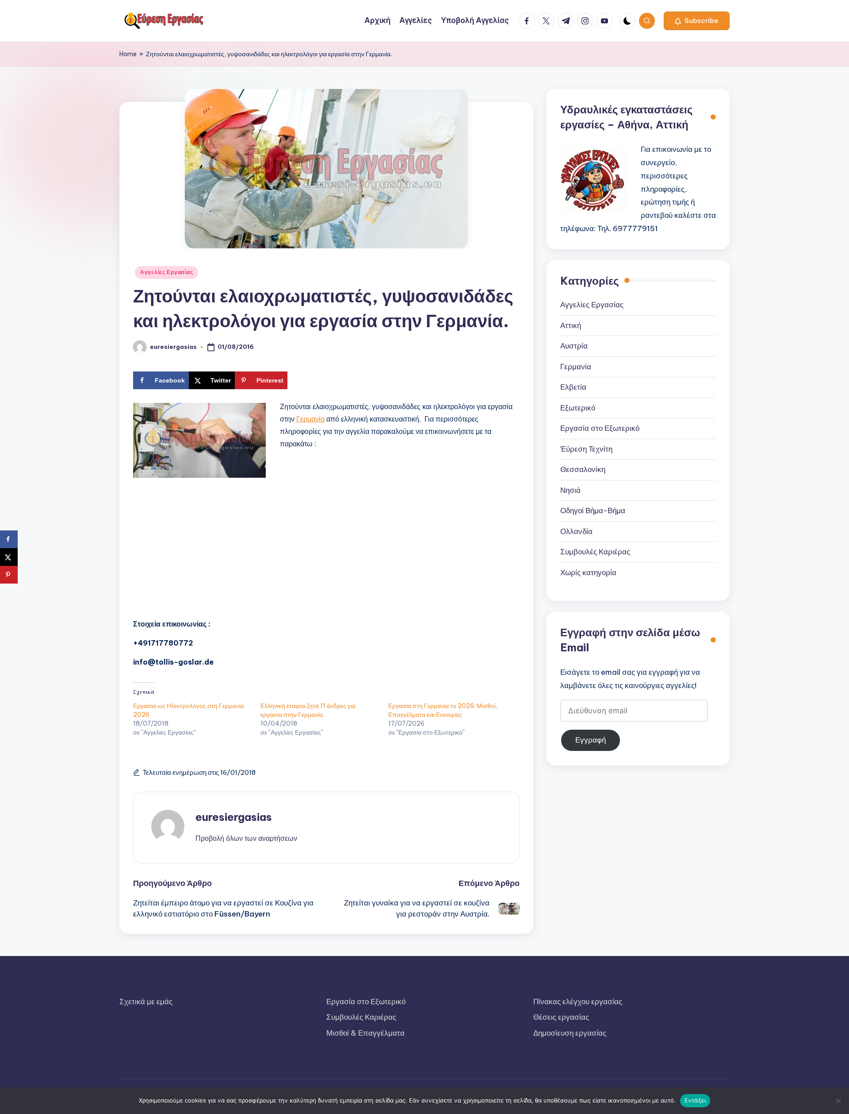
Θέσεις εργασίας (561, 1017)
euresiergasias (233, 817)
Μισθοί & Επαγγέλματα (365, 1033)
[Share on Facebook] (9, 539)
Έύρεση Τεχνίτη (586, 449)
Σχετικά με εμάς (145, 1001)
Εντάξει (695, 1100)
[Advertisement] (326, 547)
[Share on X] (9, 557)
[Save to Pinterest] (9, 575)
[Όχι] (838, 1100)
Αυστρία (574, 346)
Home (128, 54)
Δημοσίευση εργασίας (569, 1033)
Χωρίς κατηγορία (588, 572)
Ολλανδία (576, 531)
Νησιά (570, 490)
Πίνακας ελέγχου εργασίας (577, 1001)
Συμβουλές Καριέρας (595, 552)
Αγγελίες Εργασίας (166, 272)
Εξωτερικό (577, 408)
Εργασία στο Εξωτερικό (599, 428)
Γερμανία (310, 418)
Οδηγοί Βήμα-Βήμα (592, 511)
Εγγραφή (590, 740)
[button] (697, 21)
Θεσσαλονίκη (582, 470)
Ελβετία (573, 387)
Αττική (570, 325)
